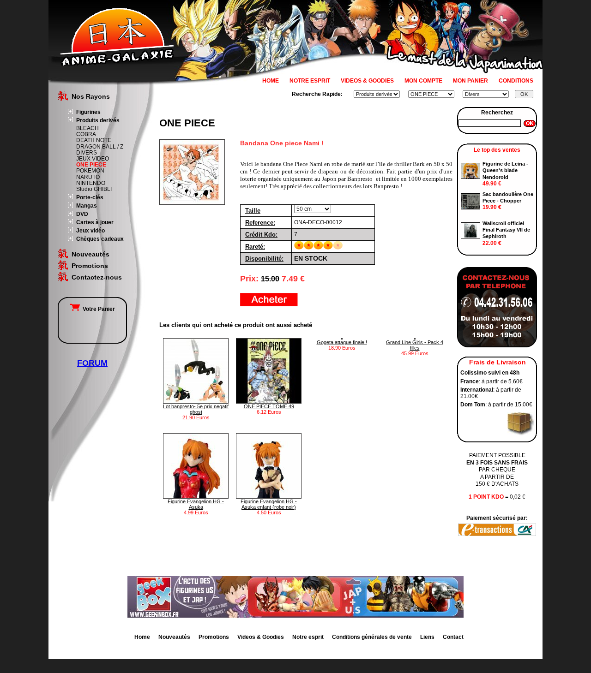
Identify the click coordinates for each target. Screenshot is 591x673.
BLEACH (87, 128)
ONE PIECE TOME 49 (269, 406)
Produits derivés (98, 120)
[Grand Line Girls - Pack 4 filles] (415, 337)
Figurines (88, 112)
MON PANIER (470, 80)
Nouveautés (90, 254)
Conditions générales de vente (372, 637)
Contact (453, 637)
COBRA (86, 134)
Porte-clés (89, 197)
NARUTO (88, 177)
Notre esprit (308, 637)
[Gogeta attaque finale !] (342, 337)
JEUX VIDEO (92, 158)
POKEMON (90, 170)
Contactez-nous (97, 277)
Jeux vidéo (90, 230)
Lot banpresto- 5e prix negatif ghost (196, 409)
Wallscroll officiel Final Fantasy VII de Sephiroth (506, 229)
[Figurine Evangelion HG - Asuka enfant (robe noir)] (269, 497)
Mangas (86, 205)
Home (142, 637)
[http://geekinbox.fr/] (295, 616)
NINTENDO (90, 183)
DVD (82, 214)
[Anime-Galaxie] (117, 63)
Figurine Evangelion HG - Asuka (196, 504)
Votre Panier (97, 309)
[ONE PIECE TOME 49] (269, 402)
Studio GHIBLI (94, 189)
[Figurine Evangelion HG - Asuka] (196, 497)
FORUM (92, 363)
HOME (270, 80)
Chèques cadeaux (100, 239)
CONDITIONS (516, 80)
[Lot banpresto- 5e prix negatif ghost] (196, 402)
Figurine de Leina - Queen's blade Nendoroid (505, 170)
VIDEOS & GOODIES (367, 80)
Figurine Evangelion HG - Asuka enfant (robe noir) (269, 504)
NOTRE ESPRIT (309, 80)
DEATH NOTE (93, 140)
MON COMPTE (423, 80)
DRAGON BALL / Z (99, 146)
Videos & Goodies (260, 637)
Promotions (90, 265)
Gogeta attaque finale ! (342, 342)
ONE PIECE (91, 164)
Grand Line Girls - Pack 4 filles (414, 345)
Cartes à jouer (95, 222)
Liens (427, 637)
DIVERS (86, 152)
